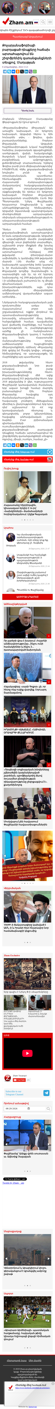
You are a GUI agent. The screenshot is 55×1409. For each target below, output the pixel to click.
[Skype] (9, 71)
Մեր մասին (35, 1360)
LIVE (6, 1035)
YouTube (24, 459)
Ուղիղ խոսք (11, 468)
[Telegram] (5, 71)
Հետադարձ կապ (17, 1360)
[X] (22, 71)
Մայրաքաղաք (13, 1231)
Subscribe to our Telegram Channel (14, 1093)
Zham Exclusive (12, 955)
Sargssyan (33, 1406)
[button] (6, 494)
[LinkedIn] (26, 71)
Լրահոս (8, 528)
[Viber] (30, 71)
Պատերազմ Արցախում (27, 36)
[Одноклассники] (18, 71)
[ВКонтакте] (13, 71)
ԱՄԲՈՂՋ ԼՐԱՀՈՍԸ (27, 597)
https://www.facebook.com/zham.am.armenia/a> (32, 1388)
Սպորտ (8, 1293)
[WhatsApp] (35, 71)
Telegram (25, 452)
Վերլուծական (12, 888)
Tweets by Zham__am (13, 1183)
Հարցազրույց (12, 1117)
